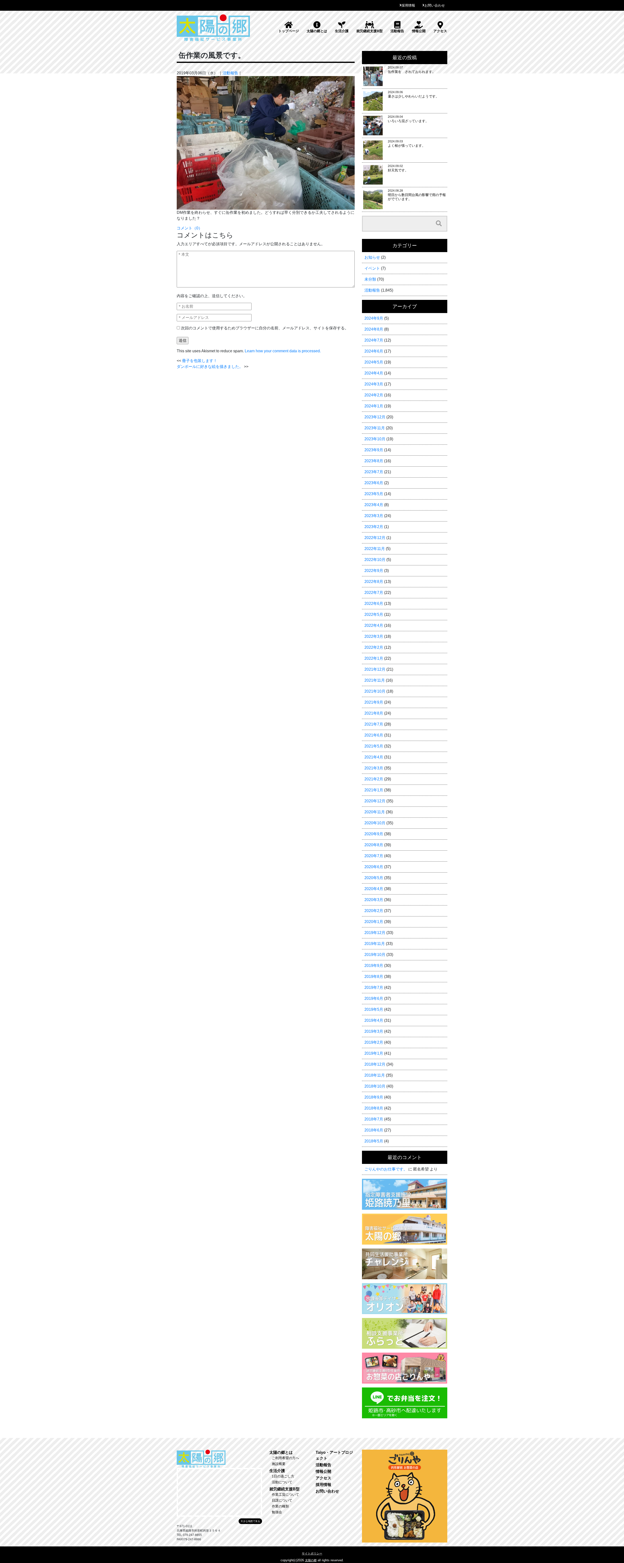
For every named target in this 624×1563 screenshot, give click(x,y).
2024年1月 (373, 406)
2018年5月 (373, 1141)
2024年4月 (373, 373)
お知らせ (372, 257)
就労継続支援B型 (369, 31)
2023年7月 (373, 472)
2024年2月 (373, 395)
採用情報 (408, 5)
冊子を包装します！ (199, 361)
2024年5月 (373, 362)
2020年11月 (374, 812)
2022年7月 (373, 592)
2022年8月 (373, 582)
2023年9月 (373, 450)
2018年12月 (374, 1064)
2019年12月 (374, 933)
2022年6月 (373, 603)
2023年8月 (373, 461)
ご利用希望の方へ (285, 1458)
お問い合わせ (434, 5)
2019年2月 (373, 1042)
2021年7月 (373, 724)
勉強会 (277, 1512)
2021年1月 (373, 790)
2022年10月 (374, 560)
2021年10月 (374, 691)
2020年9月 (373, 834)
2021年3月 (373, 768)
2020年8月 (373, 845)
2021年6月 (373, 735)
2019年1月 (373, 1053)
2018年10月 (374, 1086)
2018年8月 (373, 1108)
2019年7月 (373, 987)
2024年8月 (373, 329)
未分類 (370, 279)
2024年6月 (373, 351)
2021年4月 (373, 757)
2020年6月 (373, 867)
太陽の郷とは (317, 31)
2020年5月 (373, 878)
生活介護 (342, 31)
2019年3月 (373, 1031)
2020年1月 (373, 922)
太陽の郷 (311, 1560)
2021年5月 (373, 746)
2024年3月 (373, 384)
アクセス (440, 31)
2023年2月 (373, 527)
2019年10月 (374, 955)
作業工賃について (285, 1494)
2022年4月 (373, 625)
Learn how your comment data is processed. (283, 351)
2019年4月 (373, 1020)
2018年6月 (373, 1130)
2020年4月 (373, 889)
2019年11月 (374, 944)
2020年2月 (373, 911)
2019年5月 (373, 1009)
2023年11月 (374, 428)
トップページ (288, 31)
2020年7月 (373, 856)
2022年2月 (373, 647)
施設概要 (278, 1464)
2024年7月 (373, 340)
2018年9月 (373, 1097)
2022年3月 (373, 636)
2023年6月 (373, 483)
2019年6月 (373, 998)
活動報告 (397, 31)
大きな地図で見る (250, 1521)
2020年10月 (374, 823)
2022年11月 (374, 549)
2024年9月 (373, 318)
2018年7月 (373, 1119)
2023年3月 (373, 516)
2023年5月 (373, 494)
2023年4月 (373, 505)
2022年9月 (373, 571)
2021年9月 (373, 702)
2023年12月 (374, 417)
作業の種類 (280, 1506)
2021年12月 (374, 669)
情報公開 (419, 31)
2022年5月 (373, 614)
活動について (282, 1482)
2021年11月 (374, 680)
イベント (372, 268)
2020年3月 (373, 900)
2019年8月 (373, 976)
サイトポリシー (312, 1553)
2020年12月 (374, 801)
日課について (282, 1500)
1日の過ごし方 (283, 1476)
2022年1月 (373, 658)
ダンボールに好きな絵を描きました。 (210, 366)
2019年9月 (373, 965)
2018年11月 (374, 1075)
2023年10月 (374, 439)
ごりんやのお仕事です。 (385, 1169)
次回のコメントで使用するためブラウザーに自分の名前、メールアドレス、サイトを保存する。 (265, 328)
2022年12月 (374, 538)
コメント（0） (189, 228)
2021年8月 (373, 713)
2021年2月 (373, 779)
